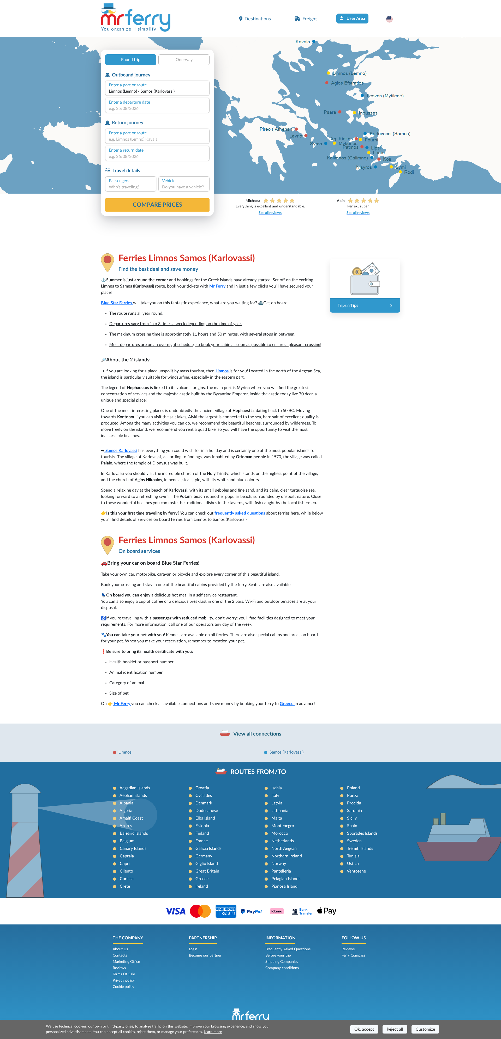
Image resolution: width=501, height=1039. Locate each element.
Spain (352, 826)
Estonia (202, 826)
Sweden (354, 841)
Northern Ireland (286, 856)
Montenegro (282, 826)
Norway (278, 864)
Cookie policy (123, 987)
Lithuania (279, 811)
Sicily (352, 818)
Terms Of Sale (124, 974)
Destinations (257, 19)
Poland (353, 788)
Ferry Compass (353, 955)
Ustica (353, 864)
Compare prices (157, 205)
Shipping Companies (281, 962)
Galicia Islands (208, 848)
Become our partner (205, 955)
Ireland (201, 886)
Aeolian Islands (133, 795)
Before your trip (278, 955)
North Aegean (284, 848)
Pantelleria (281, 871)
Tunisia (353, 856)
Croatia (202, 788)
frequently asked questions (240, 513)
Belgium (127, 841)
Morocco (279, 833)
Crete (125, 886)
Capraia (127, 856)
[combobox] (157, 91)
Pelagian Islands (285, 879)
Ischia (276, 788)
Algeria (126, 811)
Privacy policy (124, 980)
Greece (287, 704)
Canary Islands (133, 848)
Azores (126, 826)
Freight (309, 19)
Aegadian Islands (135, 788)
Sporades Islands (362, 833)
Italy (275, 795)
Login (193, 949)
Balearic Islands (134, 833)
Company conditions (282, 968)
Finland (202, 833)
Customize (425, 1029)
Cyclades (203, 795)
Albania (126, 803)
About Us (120, 949)
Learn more (213, 1032)
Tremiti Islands (360, 848)
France (201, 841)
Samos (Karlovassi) (286, 752)
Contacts (120, 955)
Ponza (352, 795)
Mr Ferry (217, 286)
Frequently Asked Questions (288, 949)
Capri (125, 864)
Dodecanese (206, 811)
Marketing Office (126, 962)
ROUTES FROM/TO (258, 772)
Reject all (395, 1029)
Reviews (119, 968)
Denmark (203, 803)
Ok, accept (364, 1029)
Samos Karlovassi (121, 451)
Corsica (127, 879)
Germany (203, 856)
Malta (276, 818)
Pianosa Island (284, 886)
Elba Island (205, 818)
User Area (355, 18)
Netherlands (282, 841)
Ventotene (356, 871)
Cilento (126, 871)
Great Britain (207, 871)
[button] (392, 19)
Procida (354, 803)
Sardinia (354, 811)
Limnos (223, 371)
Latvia (276, 803)
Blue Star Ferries (117, 303)
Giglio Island (206, 864)
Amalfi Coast (131, 818)
